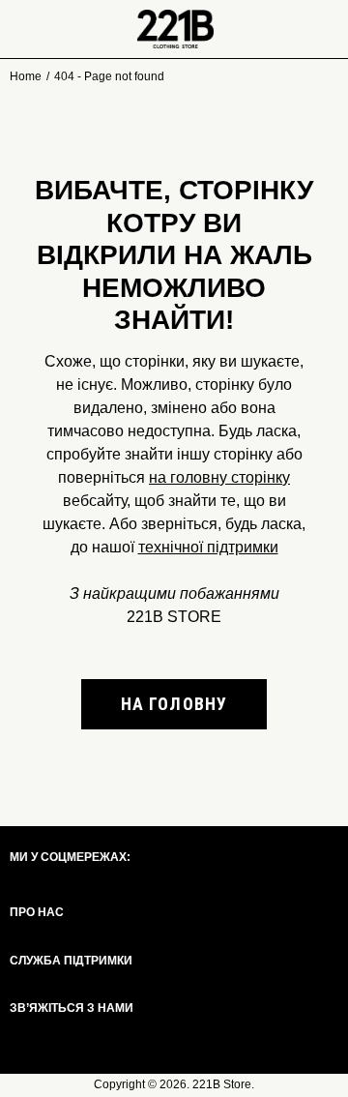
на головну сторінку (219, 477)
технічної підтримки (208, 547)
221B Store (221, 1084)
